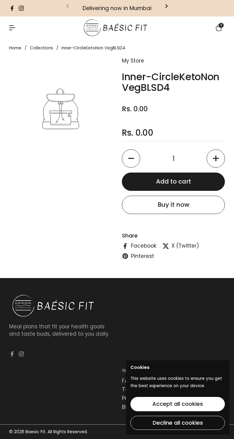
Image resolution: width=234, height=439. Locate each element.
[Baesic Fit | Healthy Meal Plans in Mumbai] (115, 27)
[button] (219, 28)
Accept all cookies (177, 404)
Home (15, 48)
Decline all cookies (178, 423)
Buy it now (174, 204)
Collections (41, 48)
